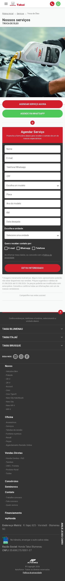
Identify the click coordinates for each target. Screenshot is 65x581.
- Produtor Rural (11, 469)
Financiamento (13, 512)
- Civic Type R (10, 394)
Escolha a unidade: (14, 228)
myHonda (10, 518)
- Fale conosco (11, 501)
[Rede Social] (15, 356)
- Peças (8, 441)
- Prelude (9, 375)
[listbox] (32, 235)
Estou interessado (32, 268)
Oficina (9, 417)
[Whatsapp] (58, 4)
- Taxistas (9, 462)
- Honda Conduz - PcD (14, 458)
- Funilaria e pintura (13, 434)
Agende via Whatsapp (32, 113)
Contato (9, 492)
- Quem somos (11, 505)
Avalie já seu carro (62, 533)
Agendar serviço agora (32, 104)
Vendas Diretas (14, 453)
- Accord (9, 386)
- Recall (8, 437)
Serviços (20, 14)
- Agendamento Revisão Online (18, 445)
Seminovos (11, 486)
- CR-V (7, 379)
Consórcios (11, 481)
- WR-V (8, 409)
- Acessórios (10, 422)
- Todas (8, 473)
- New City (9, 402)
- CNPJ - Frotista (12, 466)
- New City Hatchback (14, 398)
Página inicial (7, 14)
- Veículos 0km (11, 371)
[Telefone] (52, 4)
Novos (8, 366)
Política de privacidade (32, 573)
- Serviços (9, 426)
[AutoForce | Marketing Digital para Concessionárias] (32, 561)
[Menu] (6, 4)
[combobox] (32, 185)
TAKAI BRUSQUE (11, 345)
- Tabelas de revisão (13, 430)
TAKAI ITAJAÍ (9, 337)
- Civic (7, 390)
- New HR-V (10, 405)
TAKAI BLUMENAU (12, 329)
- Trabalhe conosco (13, 497)
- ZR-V (7, 383)
